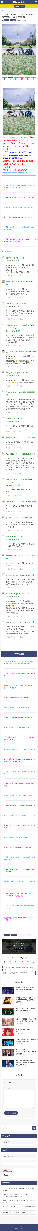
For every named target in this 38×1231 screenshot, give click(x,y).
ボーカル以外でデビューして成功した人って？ (19, 815)
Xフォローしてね (19, 6)
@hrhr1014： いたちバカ (14, 282)
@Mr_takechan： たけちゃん (15, 536)
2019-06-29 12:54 (29, 392)
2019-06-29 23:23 (11, 597)
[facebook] (17, 1226)
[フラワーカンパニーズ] (19, 134)
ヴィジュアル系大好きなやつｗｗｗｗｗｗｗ (19, 207)
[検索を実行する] (34, 1128)
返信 (8, 275)
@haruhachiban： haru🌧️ (14, 392)
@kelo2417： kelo (12, 518)
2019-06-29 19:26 (11, 539)
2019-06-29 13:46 (27, 454)
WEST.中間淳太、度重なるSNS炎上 (14, 1212)
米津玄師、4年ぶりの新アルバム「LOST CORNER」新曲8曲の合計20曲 (15, 1195)
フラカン (29, 935)
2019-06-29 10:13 (28, 282)
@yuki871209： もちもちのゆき (16, 418)
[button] (4, 79)
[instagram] (21, 1226)
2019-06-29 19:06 (24, 518)
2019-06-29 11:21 (11, 376)
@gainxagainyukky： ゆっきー (16, 258)
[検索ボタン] (2, 2)
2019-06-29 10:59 (12, 331)
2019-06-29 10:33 (11, 306)
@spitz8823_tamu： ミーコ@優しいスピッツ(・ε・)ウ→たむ (21, 326)
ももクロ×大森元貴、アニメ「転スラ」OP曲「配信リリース (19, 1207)
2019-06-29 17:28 (28, 501)
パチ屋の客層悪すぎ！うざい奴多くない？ (18, 795)
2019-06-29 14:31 (12, 485)
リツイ (14, 275)
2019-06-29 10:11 (11, 261)
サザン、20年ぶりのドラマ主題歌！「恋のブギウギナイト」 (19, 1201)
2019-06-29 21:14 (29, 556)
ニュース (6, 20)
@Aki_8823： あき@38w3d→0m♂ (17, 373)
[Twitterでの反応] (8, 251)
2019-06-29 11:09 (28, 352)
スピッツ (13, 20)
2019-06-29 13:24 (27, 438)
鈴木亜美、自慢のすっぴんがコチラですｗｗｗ (19, 749)
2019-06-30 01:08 (26, 622)
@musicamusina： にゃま (14, 556)
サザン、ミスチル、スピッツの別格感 (16, 707)
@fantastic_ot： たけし (13, 438)
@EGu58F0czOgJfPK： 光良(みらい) (18, 594)
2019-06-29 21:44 (26, 575)
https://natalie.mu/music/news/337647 (16, 173)
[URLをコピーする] (33, 79)
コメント (7, 1088)
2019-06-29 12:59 (11, 421)
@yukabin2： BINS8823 (14, 352)
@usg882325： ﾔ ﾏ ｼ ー (13, 454)
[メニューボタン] (36, 2)
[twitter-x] (19, 1226)
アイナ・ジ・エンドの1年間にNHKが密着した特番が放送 (18, 1189)
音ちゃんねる (19, 2)
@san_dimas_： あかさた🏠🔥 (16, 303)
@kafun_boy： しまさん (14, 501)
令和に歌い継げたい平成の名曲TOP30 (17, 727)
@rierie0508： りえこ (13, 575)
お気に (20, 275)
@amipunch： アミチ (13, 622)
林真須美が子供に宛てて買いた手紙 (16, 837)
